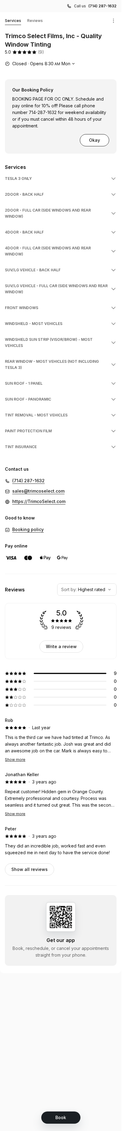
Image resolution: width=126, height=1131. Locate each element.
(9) (41, 52)
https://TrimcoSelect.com (38, 501)
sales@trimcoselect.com (38, 491)
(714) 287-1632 (102, 6)
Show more (15, 759)
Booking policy (28, 529)
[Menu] (113, 21)
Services (13, 20)
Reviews (35, 20)
